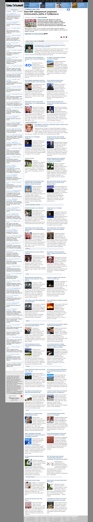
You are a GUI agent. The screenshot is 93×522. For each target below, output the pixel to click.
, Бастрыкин (17, 324)
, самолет (20, 235)
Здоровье (42, 521)
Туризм (27, 366)
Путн (13, 324)
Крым (13, 128)
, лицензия (8, 108)
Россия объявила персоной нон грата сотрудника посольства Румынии (14, 90)
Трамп (13, 134)
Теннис (61, 520)
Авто (53, 518)
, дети (16, 128)
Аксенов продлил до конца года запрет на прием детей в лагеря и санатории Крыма (14, 131)
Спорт (27, 410)
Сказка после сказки (29, 158)
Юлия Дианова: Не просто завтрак (32, 480)
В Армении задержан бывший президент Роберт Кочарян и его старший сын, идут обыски (14, 284)
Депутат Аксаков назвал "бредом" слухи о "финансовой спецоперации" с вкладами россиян (14, 320)
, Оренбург (16, 101)
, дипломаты (19, 86)
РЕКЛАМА (17, 398)
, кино (17, 213)
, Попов (17, 354)
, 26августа (14, 117)
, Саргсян (18, 156)
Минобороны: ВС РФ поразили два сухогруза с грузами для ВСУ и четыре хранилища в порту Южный (14, 203)
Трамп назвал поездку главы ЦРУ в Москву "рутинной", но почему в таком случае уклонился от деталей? (14, 138)
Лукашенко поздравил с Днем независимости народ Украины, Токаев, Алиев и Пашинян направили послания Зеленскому (14, 313)
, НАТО (16, 42)
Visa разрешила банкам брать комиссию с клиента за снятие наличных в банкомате (66, 5)
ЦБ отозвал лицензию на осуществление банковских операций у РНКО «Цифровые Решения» (13, 112)
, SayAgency (15, 230)
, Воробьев (16, 295)
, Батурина (20, 73)
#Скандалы (19, 11)
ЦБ (12, 107)
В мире (25, 518)
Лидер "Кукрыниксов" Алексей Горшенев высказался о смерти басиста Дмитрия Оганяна (56, 229)
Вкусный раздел (30, 476)
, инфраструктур (19, 250)
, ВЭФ (20, 94)
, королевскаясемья (16, 143)
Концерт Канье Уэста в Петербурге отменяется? (12, 232)
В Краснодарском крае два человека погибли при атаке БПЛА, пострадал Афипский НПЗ (14, 292)
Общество (48, 517)
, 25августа (14, 208)
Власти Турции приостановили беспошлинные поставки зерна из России (81, 5)
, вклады (18, 317)
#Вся (14, 11)
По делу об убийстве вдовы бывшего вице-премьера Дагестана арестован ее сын (13, 39)
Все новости (26, 517)
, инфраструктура (19, 337)
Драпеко (14, 213)
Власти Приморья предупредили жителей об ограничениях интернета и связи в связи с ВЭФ (14, 97)
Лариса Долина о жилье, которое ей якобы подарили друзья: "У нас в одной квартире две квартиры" (35, 103)
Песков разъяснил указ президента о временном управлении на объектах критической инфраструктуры (13, 254)
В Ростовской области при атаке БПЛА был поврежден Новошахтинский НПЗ (14, 262)
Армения (14, 28)
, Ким (16, 73)
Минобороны (15, 174)
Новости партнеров (28, 521)
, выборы (19, 148)
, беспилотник (9, 251)
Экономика (37, 518)
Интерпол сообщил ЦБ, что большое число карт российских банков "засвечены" (50, 4)
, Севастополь (18, 14)
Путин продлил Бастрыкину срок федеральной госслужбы (14, 328)
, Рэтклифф (17, 182)
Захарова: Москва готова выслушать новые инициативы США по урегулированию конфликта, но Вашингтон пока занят (34, 182)
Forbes (13, 73)
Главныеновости (15, 116)
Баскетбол (68, 517)
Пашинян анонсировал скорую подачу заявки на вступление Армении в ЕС (13, 365)
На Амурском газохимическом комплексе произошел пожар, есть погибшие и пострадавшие (14, 246)
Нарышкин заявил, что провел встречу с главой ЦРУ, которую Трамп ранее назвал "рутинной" (14, 69)
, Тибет (16, 57)
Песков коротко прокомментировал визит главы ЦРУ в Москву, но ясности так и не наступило (14, 186)
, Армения (18, 362)
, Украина (15, 200)
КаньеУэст (14, 229)
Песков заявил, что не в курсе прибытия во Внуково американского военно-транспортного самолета (13, 239)
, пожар (10, 244)
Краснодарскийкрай (16, 288)
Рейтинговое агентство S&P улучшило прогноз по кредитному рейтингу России (34, 4)
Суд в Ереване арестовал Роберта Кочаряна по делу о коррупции (13, 31)
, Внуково (20, 134)
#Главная (8, 11)
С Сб (42, 17)
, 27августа (14, 23)
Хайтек (27, 320)
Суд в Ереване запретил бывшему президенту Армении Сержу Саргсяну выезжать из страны (13, 161)
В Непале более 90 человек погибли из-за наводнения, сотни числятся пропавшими (14, 125)
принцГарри (14, 142)
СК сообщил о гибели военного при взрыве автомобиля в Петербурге (14, 53)
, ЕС (21, 362)
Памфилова (14, 148)
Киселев (14, 354)
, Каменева (18, 35)
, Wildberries (16, 191)
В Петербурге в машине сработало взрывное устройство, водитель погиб (14, 83)
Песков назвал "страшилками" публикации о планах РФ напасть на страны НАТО (14, 46)
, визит (18, 221)
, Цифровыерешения (18, 107)
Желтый (42, 520)
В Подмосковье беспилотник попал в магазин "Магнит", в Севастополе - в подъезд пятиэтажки (13, 17)
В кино (41, 517)
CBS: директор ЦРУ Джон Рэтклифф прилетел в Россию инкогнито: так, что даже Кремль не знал (14, 225)
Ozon (13, 101)
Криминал (48, 518)
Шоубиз (28, 248)
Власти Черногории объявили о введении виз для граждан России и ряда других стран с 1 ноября (57, 371)
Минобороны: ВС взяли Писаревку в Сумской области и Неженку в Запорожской (14, 178)
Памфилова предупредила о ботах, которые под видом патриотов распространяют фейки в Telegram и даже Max (13, 152)
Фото (25, 520)
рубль (37, 9)
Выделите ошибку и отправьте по (35, 41)
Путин (13, 337)
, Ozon (21, 331)
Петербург (14, 50)
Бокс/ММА (62, 521)
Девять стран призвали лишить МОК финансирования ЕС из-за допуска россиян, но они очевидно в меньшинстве (35, 435)
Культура (36, 520)
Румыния (14, 86)
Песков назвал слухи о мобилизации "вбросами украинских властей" (12, 277)
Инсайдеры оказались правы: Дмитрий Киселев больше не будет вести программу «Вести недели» (13, 358)
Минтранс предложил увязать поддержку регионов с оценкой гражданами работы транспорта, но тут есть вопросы (56, 160)
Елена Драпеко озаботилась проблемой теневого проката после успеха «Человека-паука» (14, 217)
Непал (13, 57)
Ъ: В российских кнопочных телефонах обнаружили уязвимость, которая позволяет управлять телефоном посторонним (56, 345)
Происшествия (55, 517)
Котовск (13, 165)
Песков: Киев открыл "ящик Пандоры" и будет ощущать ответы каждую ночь (13, 333)
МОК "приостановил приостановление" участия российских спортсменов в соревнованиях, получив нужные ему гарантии (57, 458)
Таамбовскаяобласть (16, 190)
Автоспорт (68, 518)
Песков (13, 42)
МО (12, 295)
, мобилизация (18, 273)
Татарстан (74, 517)
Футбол (61, 517)
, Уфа (20, 101)
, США (16, 134)
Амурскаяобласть (16, 243)
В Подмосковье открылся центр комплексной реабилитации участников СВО (14, 299)
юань (33, 9)
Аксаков (14, 317)
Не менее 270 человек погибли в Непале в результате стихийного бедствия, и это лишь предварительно (14, 61)
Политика (37, 517)
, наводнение (18, 122)
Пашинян (14, 362)
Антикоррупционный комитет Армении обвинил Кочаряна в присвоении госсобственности (13, 270)
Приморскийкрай (15, 94)
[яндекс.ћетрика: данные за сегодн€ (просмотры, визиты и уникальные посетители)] (14, 400)
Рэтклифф (14, 221)
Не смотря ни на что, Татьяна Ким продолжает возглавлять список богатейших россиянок (13, 75)
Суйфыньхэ (28, 9)
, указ (7, 338)
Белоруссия (74, 518)
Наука (27, 274)
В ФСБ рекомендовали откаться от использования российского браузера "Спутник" (33, 345)
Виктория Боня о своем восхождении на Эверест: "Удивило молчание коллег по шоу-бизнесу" (56, 253)
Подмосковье (13, 13)
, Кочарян (18, 28)
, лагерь (19, 128)
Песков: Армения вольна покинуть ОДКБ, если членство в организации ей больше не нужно (14, 350)
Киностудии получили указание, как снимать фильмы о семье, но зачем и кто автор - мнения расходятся (56, 182)
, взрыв (7, 51)
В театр (36, 521)
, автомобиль (19, 50)
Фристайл (68, 520)
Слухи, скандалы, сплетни (33, 204)
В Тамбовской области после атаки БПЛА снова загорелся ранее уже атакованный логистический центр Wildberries (14, 195)
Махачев (14, 35)
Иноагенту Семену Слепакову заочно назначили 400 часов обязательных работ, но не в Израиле (57, 103)
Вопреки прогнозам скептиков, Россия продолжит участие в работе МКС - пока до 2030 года (34, 279)
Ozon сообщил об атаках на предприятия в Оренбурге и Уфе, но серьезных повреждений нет (14, 104)
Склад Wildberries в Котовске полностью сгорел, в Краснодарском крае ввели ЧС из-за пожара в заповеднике (13, 170)
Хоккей (61, 518)
